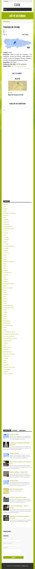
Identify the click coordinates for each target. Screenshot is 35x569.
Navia (5, 292)
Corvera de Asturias (9, 246)
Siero (4, 345)
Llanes (5, 281)
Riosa (5, 327)
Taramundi (6, 356)
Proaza (5, 316)
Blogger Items (25, 565)
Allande (5, 204)
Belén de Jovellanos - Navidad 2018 (18, 472)
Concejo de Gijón (14, 481)
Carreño (5, 233)
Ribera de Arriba (8, 325)
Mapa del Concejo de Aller (16, 489)
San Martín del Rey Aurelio (11, 334)
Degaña (5, 250)
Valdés (5, 362)
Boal (4, 217)
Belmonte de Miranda (9, 213)
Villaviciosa (6, 369)
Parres (5, 301)
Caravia (5, 230)
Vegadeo (5, 365)
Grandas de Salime (8, 261)
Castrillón (6, 237)
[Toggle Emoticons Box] (4, 110)
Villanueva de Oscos (9, 367)
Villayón (5, 371)
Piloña (5, 310)
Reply (5, 30)
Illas (4, 268)
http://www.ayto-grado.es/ (18, 66)
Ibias (4, 263)
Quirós (5, 318)
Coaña (5, 241)
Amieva (5, 208)
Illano (4, 266)
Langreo (5, 270)
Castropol (6, 239)
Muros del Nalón (8, 288)
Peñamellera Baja (8, 307)
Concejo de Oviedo (14, 453)
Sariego (5, 343)
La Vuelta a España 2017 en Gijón (18, 497)
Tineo (5, 360)
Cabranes (6, 222)
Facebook (18, 5)
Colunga (5, 244)
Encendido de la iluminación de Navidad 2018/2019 (19, 444)
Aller (4, 206)
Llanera (5, 279)
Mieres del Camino (8, 283)
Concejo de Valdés (14, 434)
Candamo (6, 224)
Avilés (5, 211)
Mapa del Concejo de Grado (15, 94)
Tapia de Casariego (9, 354)
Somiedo (5, 349)
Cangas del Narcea (8, 228)
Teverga (5, 358)
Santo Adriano (7, 340)
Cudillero (6, 248)
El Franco (6, 252)
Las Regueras (7, 272)
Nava (4, 290)
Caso (4, 235)
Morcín (5, 285)
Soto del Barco (7, 351)
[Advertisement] (15, 173)
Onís (4, 296)
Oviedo (5, 299)
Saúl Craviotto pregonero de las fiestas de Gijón (20, 463)
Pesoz (5, 303)
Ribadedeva (6, 321)
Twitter (15, 5)
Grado (5, 31)
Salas (5, 329)
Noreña (5, 294)
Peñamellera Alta (8, 305)
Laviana (5, 274)
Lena (4, 277)
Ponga (5, 312)
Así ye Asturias (17, 16)
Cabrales (6, 219)
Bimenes (5, 215)
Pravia (5, 314)
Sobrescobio (7, 347)
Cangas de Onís (8, 226)
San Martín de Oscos (9, 332)
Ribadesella (6, 323)
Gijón (4, 255)
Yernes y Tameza (8, 373)
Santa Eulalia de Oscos (10, 338)
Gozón (5, 257)
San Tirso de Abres (8, 336)
